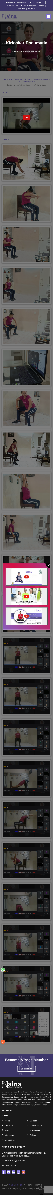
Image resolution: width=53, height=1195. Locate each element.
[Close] (47, 565)
